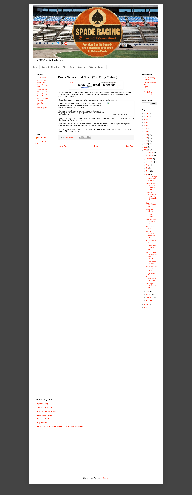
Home (35, 67)
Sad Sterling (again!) (150, 216)
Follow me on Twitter (44, 415)
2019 (146, 135)
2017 (146, 141)
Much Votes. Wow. (150, 227)
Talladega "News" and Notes (151, 285)
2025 (146, 116)
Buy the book (42, 423)
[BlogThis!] (82, 137)
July (147, 168)
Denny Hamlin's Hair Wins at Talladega (151, 279)
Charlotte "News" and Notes (151, 205)
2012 (146, 307)
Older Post (129, 146)
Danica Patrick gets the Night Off (151, 221)
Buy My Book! (41, 78)
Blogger (105, 478)
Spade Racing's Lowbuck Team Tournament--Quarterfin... (151, 270)
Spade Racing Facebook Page (42, 90)
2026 (146, 113)
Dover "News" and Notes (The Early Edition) (150, 186)
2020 (146, 132)
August (148, 165)
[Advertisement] (43, 121)
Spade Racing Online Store (42, 95)
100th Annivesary (97, 67)
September (150, 162)
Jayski (146, 87)
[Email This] (80, 137)
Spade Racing (42, 404)
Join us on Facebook (45, 407)
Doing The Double (149, 211)
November (150, 156)
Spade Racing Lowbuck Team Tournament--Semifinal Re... (151, 245)
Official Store (68, 67)
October (149, 159)
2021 (146, 129)
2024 (146, 119)
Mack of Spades (42, 108)
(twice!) (146, 89)
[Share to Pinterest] (90, 137)
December (150, 153)
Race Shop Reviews (41, 104)
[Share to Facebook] (87, 137)
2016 (146, 144)
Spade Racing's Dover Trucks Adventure (151, 179)
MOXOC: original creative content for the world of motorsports (60, 426)
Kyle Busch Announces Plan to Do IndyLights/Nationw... (151, 196)
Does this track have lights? (47, 411)
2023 (146, 122)
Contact (81, 67)
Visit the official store (45, 419)
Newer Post (63, 146)
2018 (146, 138)
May (147, 174)
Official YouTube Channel (42, 99)
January (149, 300)
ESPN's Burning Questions (149, 78)
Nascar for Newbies (50, 67)
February (149, 297)
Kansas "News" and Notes (151, 262)
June (148, 171)
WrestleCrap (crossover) (148, 93)
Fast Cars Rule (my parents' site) (43, 81)
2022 (146, 125)
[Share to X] (85, 137)
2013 (146, 304)
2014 (146, 150)
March (148, 294)
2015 (146, 147)
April (148, 291)
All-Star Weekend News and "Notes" (150, 234)
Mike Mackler (42, 138)
